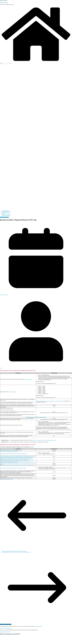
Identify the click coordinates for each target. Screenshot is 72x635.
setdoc (1, 368)
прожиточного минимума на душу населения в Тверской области (44, 440)
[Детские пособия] (36, 62)
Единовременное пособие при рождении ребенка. (9, 451)
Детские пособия (4, 2)
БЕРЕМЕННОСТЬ (5, 210)
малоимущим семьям (28, 379)
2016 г (32, 446)
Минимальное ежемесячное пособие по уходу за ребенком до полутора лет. (13, 453)
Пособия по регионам (6, 215)
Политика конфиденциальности (6, 628)
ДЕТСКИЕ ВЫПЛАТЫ (6, 211)
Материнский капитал (6, 212)
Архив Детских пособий (4, 217)
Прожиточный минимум (6, 214)
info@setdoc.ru (19, 626)
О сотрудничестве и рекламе (5, 631)
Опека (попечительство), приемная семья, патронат (36, 417)
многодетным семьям (12, 391)
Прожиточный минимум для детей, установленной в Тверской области (49, 401)
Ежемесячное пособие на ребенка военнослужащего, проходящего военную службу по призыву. (17, 465)
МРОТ (3, 213)
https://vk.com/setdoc (38, 626)
